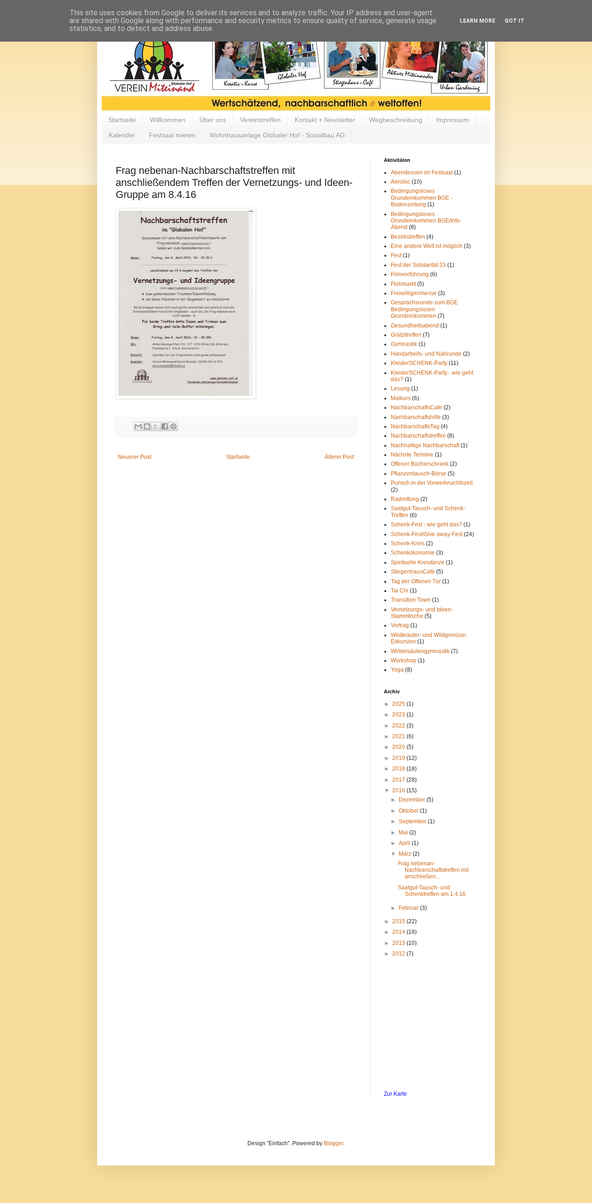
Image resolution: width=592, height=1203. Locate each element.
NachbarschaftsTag (415, 426)
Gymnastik (404, 344)
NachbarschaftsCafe (416, 407)
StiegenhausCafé (413, 571)
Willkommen (167, 119)
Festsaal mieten (172, 135)
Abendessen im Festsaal (422, 172)
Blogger (333, 1143)
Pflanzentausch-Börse (418, 473)
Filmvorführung (410, 274)
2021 (399, 736)
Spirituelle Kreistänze (417, 562)
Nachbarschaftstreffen (418, 435)
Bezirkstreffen (408, 237)
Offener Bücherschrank (420, 464)
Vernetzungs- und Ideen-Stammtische (422, 612)
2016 (399, 790)
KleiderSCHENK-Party (419, 363)
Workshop (403, 660)
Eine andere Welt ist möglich (426, 246)
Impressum (452, 119)
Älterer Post (339, 457)
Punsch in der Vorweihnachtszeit (432, 483)
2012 (399, 953)
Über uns (212, 119)
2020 (399, 747)
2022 (399, 725)
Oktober (409, 811)
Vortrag (400, 625)
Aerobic (400, 182)
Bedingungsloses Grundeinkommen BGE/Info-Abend (426, 221)
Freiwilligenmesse (414, 293)
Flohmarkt (403, 284)
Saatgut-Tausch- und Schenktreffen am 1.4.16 (432, 890)
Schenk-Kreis (408, 543)
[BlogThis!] (147, 426)
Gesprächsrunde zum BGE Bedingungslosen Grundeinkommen (424, 309)
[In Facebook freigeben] (164, 426)
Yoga (397, 669)
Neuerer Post (134, 457)
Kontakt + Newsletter (325, 119)
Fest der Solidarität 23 (418, 265)
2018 (399, 768)
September (413, 821)
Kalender (122, 135)
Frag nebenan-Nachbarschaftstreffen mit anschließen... (433, 870)
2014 (399, 932)
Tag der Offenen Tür (416, 581)
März (406, 854)
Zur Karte (395, 1094)
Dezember (412, 799)
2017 (399, 780)
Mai (404, 832)
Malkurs (401, 398)
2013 (399, 943)
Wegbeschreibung (395, 119)
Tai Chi (399, 590)
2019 (399, 758)
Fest (396, 255)
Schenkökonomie (413, 552)
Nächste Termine (412, 454)
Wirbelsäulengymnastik (420, 651)
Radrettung (405, 499)
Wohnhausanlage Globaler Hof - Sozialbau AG (277, 135)
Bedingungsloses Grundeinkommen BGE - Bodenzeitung (421, 198)
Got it (514, 21)
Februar (409, 908)
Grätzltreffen (406, 335)
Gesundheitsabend (415, 325)
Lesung (400, 388)
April (405, 843)
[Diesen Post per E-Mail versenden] (138, 426)
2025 (399, 704)
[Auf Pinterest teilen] (173, 426)
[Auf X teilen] (155, 426)
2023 (399, 714)
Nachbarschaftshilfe (416, 417)
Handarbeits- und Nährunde (426, 354)
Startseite (122, 119)
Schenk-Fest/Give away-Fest (426, 534)
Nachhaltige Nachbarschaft (425, 445)
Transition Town (411, 600)
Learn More (477, 21)
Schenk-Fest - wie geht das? (426, 524)
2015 (399, 921)
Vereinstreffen (260, 119)
